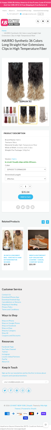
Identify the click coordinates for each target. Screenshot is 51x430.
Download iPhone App (24, 10)
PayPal (4, 359)
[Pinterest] (16, 390)
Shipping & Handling (9, 304)
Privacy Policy (7, 307)
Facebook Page (8, 347)
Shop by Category (9, 331)
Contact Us (6, 295)
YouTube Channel (9, 349)
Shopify (29, 406)
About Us (12, 10)
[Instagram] (22, 390)
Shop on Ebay (7, 328)
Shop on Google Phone (11, 323)
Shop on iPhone (8, 321)
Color (7, 165)
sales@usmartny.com (29, 14)
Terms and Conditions (10, 309)
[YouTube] (28, 390)
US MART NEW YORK (18, 406)
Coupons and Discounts (11, 335)
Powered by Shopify (29, 409)
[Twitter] (4, 390)
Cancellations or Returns (11, 302)
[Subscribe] (46, 382)
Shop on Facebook (9, 326)
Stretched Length (13, 175)
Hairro (14, 159)
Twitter (5, 352)
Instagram (6, 354)
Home (4, 10)
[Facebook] (10, 390)
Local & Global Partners (11, 357)
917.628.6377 (14, 14)
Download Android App (41, 10)
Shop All (5, 333)
